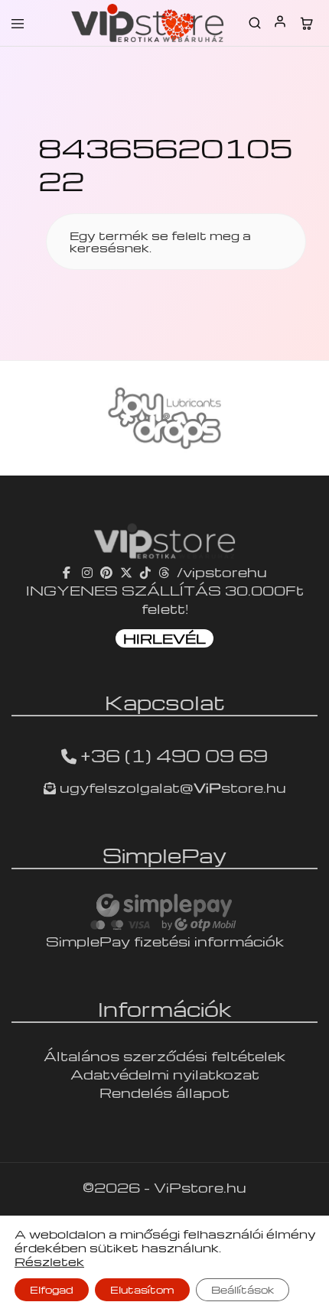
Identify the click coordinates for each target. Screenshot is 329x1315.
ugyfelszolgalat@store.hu (171, 787)
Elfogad (51, 1289)
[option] (164, 418)
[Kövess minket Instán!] (87, 571)
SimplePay (164, 855)
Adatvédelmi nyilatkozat (164, 1074)
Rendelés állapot (164, 1092)
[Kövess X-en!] (126, 571)
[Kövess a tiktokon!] (145, 571)
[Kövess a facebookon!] (68, 571)
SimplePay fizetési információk (165, 941)
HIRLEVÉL (164, 638)
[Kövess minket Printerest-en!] (106, 571)
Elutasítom (142, 1289)
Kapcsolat (165, 702)
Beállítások (242, 1289)
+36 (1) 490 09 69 (174, 755)
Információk (165, 1008)
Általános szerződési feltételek (164, 1055)
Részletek (49, 1261)
